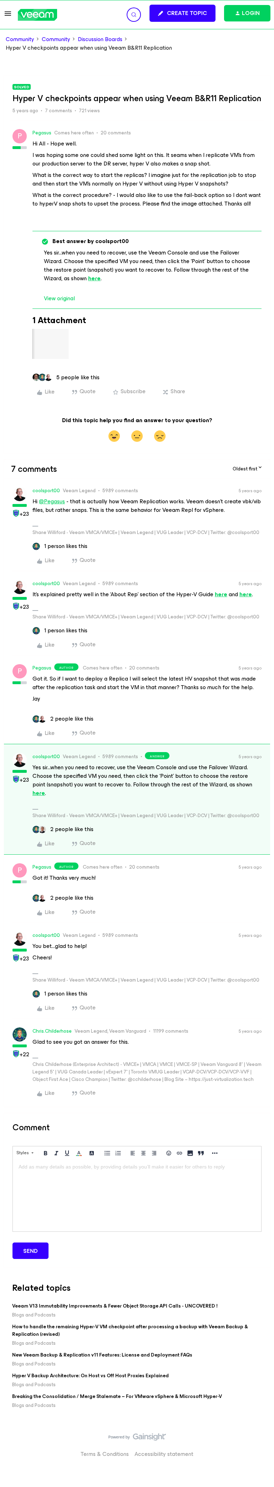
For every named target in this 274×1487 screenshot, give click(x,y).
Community (20, 39)
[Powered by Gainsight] (137, 1438)
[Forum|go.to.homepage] (37, 15)
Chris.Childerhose (52, 1031)
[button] (8, 16)
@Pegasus (52, 501)
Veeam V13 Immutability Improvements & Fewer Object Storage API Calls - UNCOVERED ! (115, 1306)
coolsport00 (46, 490)
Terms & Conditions (105, 1454)
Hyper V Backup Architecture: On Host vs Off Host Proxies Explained (90, 1376)
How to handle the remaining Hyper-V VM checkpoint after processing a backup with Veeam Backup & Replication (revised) (130, 1330)
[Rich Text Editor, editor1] (137, 1195)
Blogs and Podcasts (34, 1315)
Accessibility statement (164, 1454)
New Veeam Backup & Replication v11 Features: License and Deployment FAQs (102, 1355)
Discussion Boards (100, 39)
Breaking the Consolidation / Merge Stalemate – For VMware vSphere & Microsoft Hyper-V (117, 1396)
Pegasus (41, 133)
